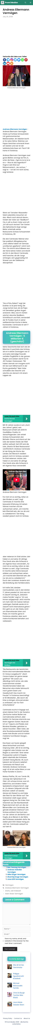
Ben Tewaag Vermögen (16, 867)
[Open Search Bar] (25, 2)
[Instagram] (11, 59)
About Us (27, 1018)
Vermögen (9, 885)
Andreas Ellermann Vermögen (15, 129)
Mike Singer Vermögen (16, 874)
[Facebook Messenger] (18, 59)
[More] (11, 63)
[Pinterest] (26, 59)
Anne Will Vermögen (15, 879)
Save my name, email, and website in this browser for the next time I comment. (17, 940)
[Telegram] (8, 59)
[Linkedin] (4, 63)
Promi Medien (11, 2)
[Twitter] (15, 59)
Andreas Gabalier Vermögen (14, 871)
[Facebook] (4, 59)
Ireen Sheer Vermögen (14, 894)
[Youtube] (8, 63)
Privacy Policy (7, 1018)
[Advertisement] (16, 38)
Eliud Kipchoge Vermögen (17, 877)
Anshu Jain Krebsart (13, 891)
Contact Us (18, 1018)
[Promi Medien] (2, 2)
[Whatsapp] (22, 59)
